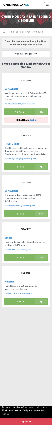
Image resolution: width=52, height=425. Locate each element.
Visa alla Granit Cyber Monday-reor (18, 249)
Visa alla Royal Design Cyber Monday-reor (20, 158)
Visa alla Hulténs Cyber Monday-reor (18, 293)
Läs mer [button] (6, 414)
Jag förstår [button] (26, 421)
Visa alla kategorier (25, 53)
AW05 (26, 120)
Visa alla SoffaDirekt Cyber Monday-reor (20, 104)
